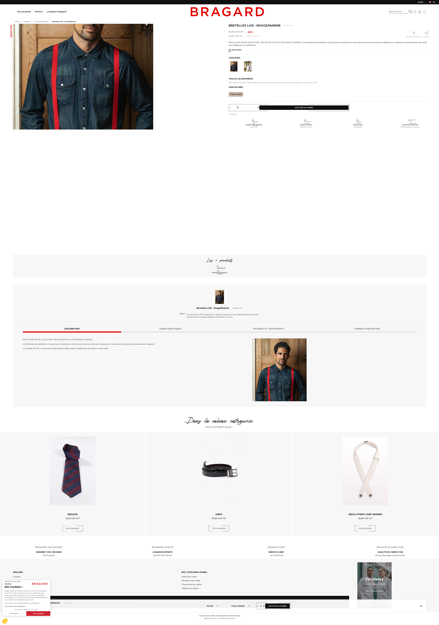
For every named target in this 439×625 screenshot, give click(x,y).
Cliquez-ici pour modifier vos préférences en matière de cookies (219, 615)
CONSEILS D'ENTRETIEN (367, 329)
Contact (17, 577)
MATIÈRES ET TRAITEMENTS (268, 329)
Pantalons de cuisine (191, 580)
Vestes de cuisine (189, 577)
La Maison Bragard (56, 11)
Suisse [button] (420, 2)
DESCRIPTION (72, 329)
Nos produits (24, 11)
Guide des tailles (236, 87)
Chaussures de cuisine (192, 584)
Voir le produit (72, 528)
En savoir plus (235, 50)
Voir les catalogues (374, 591)
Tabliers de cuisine (190, 588)
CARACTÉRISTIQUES (170, 329)
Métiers (39, 11)
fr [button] (434, 2)
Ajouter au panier (277, 606)
